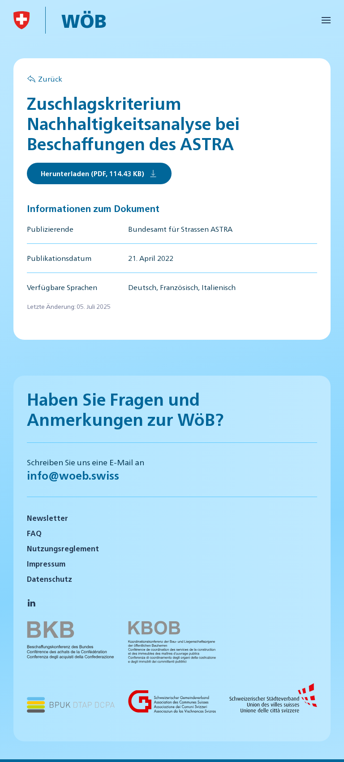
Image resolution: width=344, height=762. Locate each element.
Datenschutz (49, 579)
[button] (326, 20)
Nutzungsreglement (63, 548)
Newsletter (47, 518)
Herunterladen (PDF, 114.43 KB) (92, 173)
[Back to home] (21, 20)
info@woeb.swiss (73, 475)
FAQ (34, 533)
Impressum (46, 563)
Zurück (50, 78)
